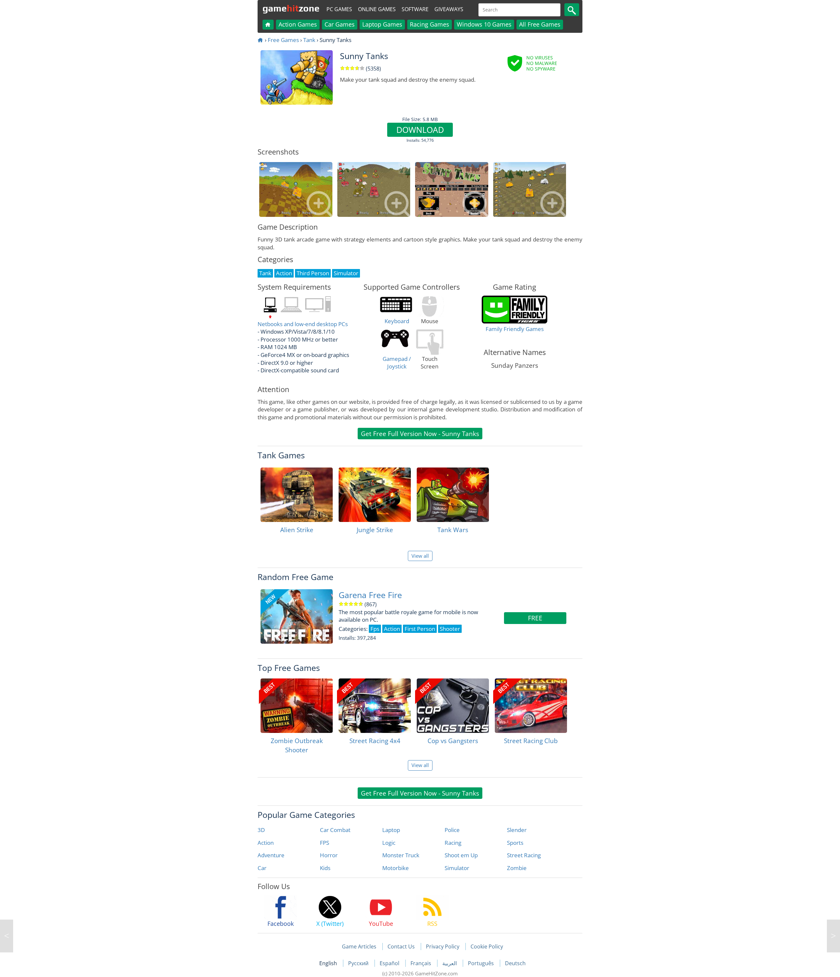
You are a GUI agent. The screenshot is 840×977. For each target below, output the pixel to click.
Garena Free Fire (370, 595)
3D (261, 830)
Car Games (340, 24)
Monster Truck (400, 855)
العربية (450, 963)
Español (390, 963)
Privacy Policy (442, 946)
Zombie (517, 868)
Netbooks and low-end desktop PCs (303, 324)
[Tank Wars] (453, 495)
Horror (329, 855)
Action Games (298, 24)
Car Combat (335, 830)
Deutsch (515, 963)
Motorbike (395, 868)
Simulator (457, 868)
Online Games (377, 9)
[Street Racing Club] (531, 705)
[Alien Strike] (297, 495)
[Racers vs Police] (833, 936)
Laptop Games (382, 24)
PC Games (339, 9)
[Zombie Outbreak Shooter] (297, 705)
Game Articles (359, 946)
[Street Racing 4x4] (375, 705)
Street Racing (524, 855)
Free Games (283, 40)
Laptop (391, 830)
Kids (325, 868)
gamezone (291, 8)
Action (266, 842)
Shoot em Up (461, 855)
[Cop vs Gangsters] (453, 705)
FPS (324, 842)
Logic (388, 842)
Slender (517, 830)
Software (415, 9)
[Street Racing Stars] (6, 936)
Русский (359, 963)
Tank (309, 40)
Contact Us (401, 946)
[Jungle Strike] (375, 495)
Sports (515, 842)
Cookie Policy (487, 946)
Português (481, 963)
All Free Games (539, 24)
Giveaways (448, 9)
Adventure (271, 855)
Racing (453, 842)
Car (262, 868)
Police (452, 830)
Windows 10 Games (484, 24)
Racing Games (429, 24)
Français (421, 963)
